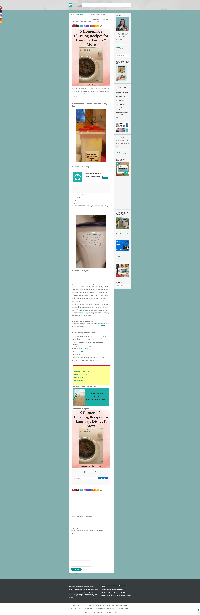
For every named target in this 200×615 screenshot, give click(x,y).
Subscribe (103, 478)
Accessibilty (117, 585)
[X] (77, 26)
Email (72, 556)
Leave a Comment (88, 516)
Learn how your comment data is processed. (97, 573)
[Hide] (0, 23)
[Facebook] (89, 26)
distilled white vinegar (97, 338)
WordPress (110, 612)
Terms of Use (123, 585)
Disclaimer (103, 589)
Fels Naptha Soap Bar (77, 272)
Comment (73, 533)
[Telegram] (81, 26)
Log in (115, 612)
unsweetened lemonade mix (82, 200)
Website (72, 562)
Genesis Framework (103, 612)
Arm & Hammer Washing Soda (81, 194)
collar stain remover (82, 310)
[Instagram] (85, 26)
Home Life (99, 19)
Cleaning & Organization (122, 112)
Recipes (108, 19)
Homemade (104, 19)
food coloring (81, 357)
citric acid (97, 200)
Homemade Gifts (120, 114)
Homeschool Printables (121, 109)
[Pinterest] (74, 26)
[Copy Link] (97, 26)
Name (72, 550)
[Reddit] (93, 26)
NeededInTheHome (75, 5)
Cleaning (92, 19)
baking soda (97, 323)
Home (95, 19)
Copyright (103, 586)
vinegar (103, 325)
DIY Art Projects (120, 107)
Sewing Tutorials (120, 104)
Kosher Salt (78, 197)
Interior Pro (94, 612)
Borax (75, 169)
